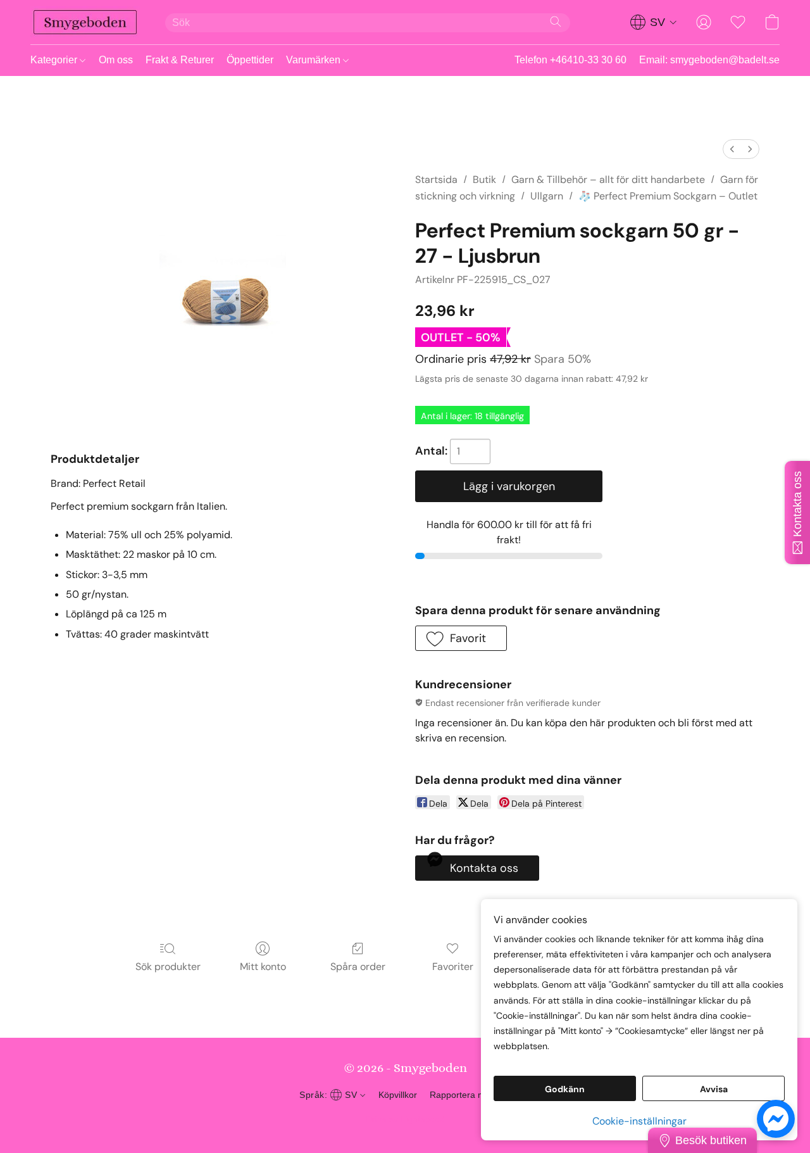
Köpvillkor (397, 1095)
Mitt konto (263, 966)
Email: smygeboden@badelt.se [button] (709, 59)
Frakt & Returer (180, 59)
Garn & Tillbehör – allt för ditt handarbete (608, 179)
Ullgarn (546, 196)
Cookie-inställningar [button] (639, 1121)
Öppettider (250, 59)
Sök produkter (168, 966)
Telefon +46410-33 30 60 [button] (570, 59)
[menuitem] (732, 149)
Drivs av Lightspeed (405, 1119)
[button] (85, 22)
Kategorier (55, 59)
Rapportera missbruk (472, 1095)
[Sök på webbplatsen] (555, 21)
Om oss (116, 59)
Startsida (436, 179)
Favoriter (452, 966)
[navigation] (654, 22)
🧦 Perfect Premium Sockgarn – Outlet (667, 196)
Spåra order (357, 966)
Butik (484, 179)
